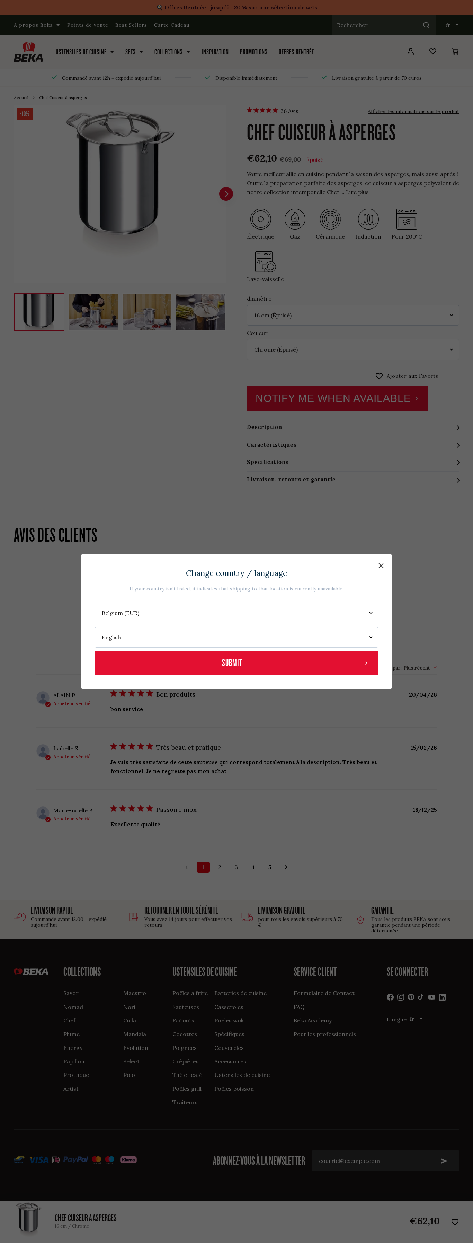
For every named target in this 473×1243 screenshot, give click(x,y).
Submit (232, 662)
